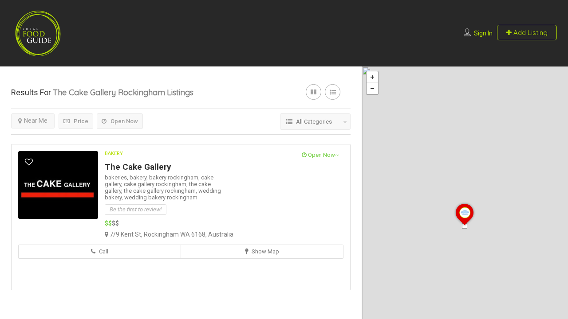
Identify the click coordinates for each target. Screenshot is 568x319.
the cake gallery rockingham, (161, 190)
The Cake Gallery (138, 167)
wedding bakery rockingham (160, 197)
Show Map (264, 251)
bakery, (139, 177)
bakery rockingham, (175, 177)
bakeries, (117, 177)
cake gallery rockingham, (156, 184)
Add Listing (530, 32)
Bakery (114, 153)
